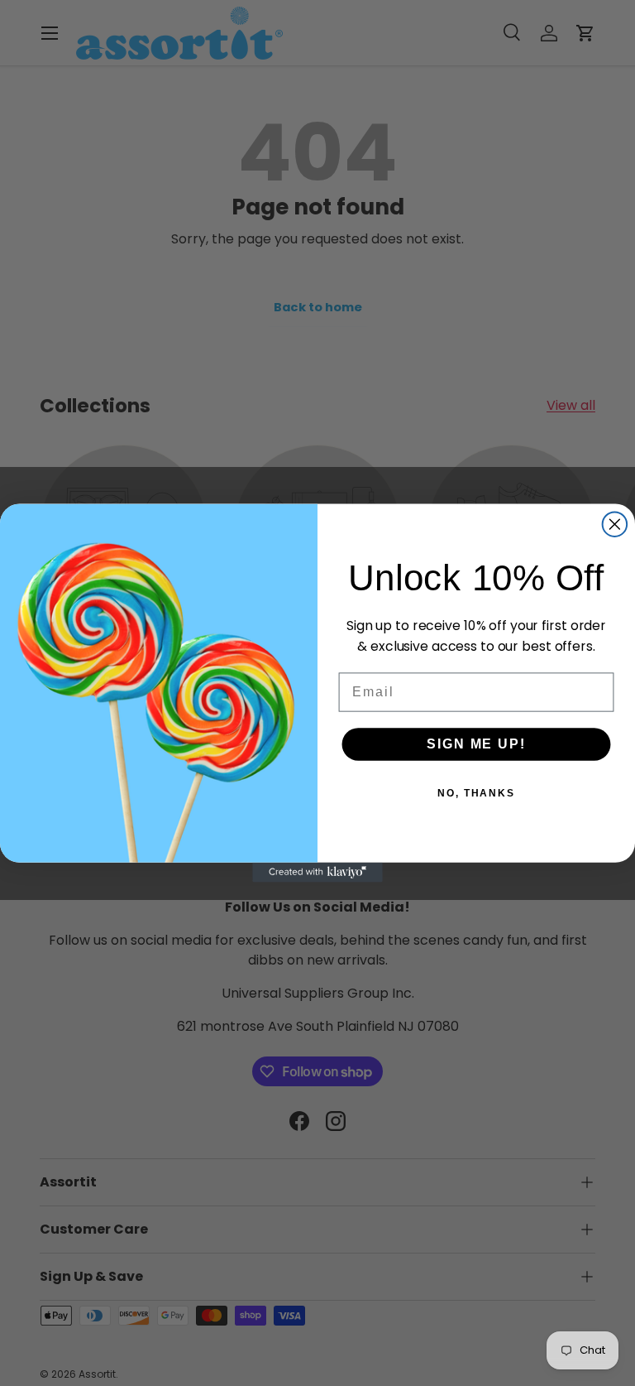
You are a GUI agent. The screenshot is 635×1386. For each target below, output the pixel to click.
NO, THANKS (476, 793)
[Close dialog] (615, 524)
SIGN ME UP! (476, 744)
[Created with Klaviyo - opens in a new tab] (317, 873)
